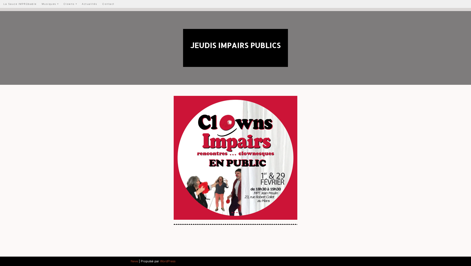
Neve (134, 261)
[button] (57, 3)
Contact (108, 4)
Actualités (89, 4)
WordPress (168, 261)
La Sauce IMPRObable (20, 4)
